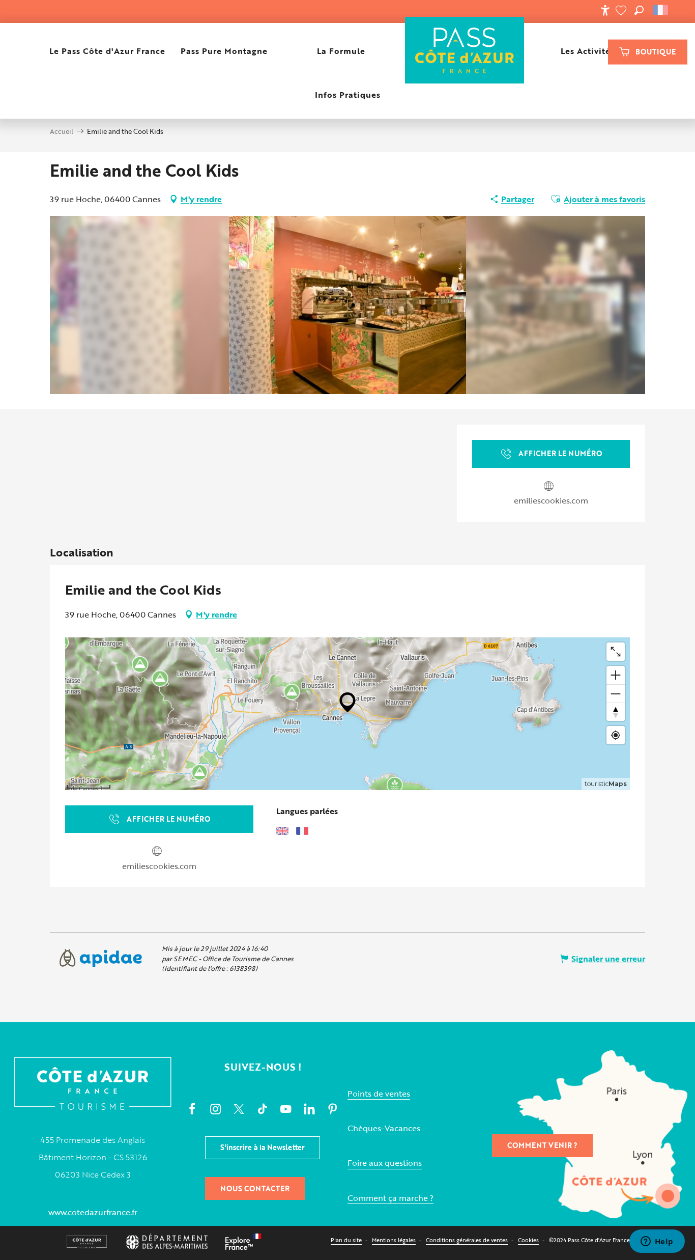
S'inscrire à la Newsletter (262, 1147)
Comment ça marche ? (390, 1198)
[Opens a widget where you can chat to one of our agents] (657, 1242)
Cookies (528, 1240)
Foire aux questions (384, 1163)
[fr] (661, 10)
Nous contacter (254, 1188)
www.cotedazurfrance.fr (92, 1212)
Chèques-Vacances (383, 1128)
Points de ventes (378, 1094)
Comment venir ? (542, 1145)
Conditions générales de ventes (467, 1240)
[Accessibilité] (605, 10)
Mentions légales (394, 1240)
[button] (639, 10)
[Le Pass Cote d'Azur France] (465, 51)
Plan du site (346, 1240)
